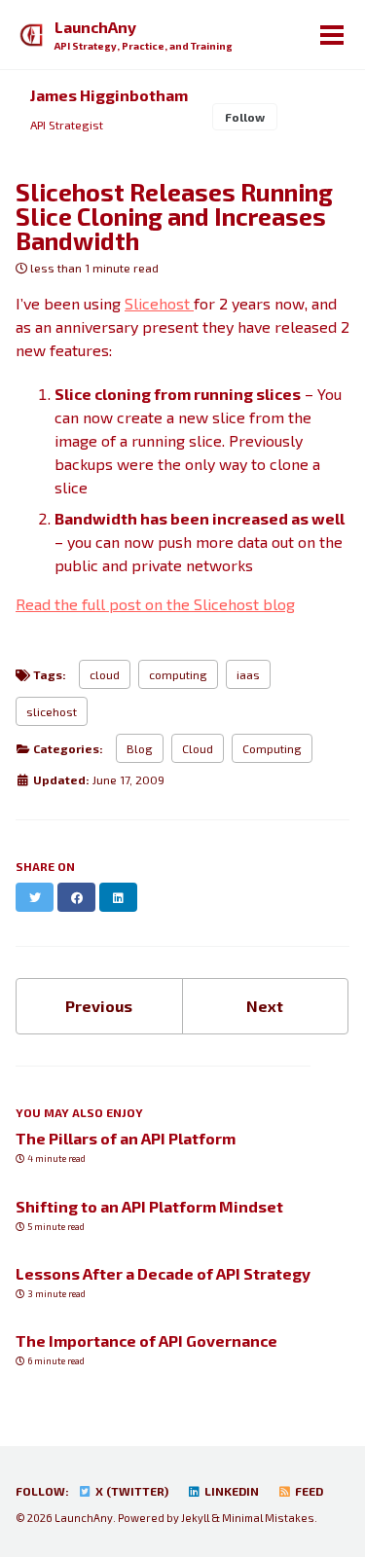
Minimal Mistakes (268, 1517)
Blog (140, 748)
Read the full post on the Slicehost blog (155, 604)
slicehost (51, 711)
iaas (248, 674)
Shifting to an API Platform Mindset (149, 1206)
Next (264, 1005)
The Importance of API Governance (146, 1340)
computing (178, 674)
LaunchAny (144, 35)
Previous (98, 1005)
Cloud (197, 748)
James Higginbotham (109, 95)
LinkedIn (230, 1491)
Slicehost (159, 303)
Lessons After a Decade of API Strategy (163, 1273)
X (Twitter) (130, 1491)
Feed (307, 1491)
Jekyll (195, 1517)
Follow (245, 117)
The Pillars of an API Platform (126, 1138)
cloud (105, 674)
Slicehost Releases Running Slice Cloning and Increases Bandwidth (174, 216)
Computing (272, 748)
